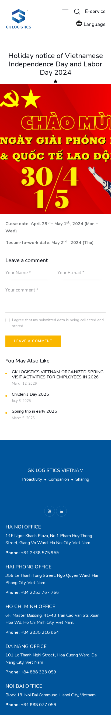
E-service (95, 11)
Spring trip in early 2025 (34, 411)
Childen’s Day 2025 (30, 394)
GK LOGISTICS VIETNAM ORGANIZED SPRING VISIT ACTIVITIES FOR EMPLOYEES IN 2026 (57, 375)
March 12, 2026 (24, 383)
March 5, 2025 (23, 418)
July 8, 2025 (21, 400)
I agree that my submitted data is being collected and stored (58, 322)
